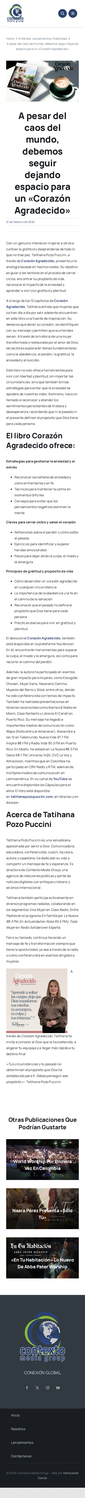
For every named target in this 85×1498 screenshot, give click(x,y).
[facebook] (27, 1388)
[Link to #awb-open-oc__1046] (62, 13)
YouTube (60, 779)
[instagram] (48, 1388)
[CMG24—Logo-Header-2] (23, 6)
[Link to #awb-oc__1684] (72, 13)
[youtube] (58, 1388)
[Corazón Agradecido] (42, 62)
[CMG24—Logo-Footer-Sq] (42, 1313)
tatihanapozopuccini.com (32, 796)
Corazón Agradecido (37, 261)
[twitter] (37, 1388)
